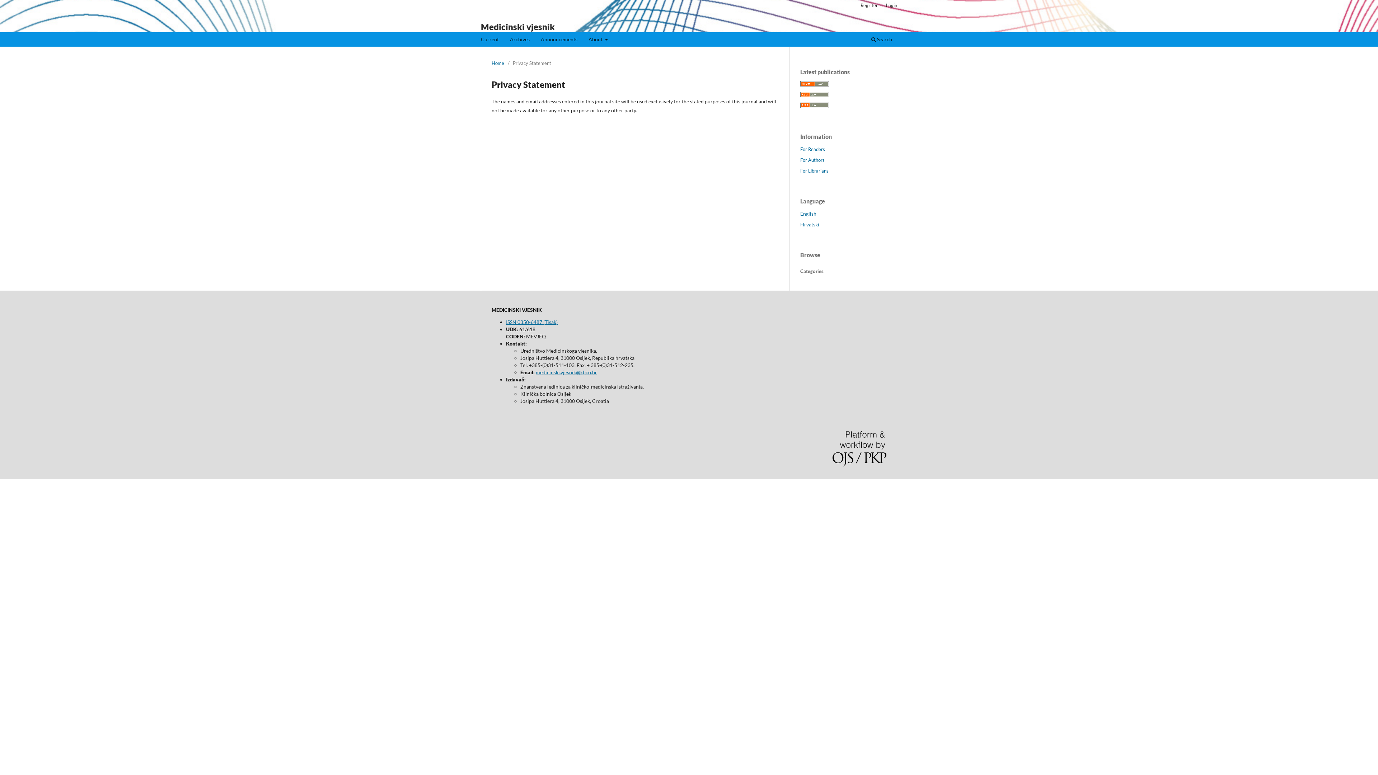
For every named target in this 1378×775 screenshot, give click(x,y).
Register (869, 5)
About (596, 39)
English (808, 214)
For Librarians (814, 171)
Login (891, 5)
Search (884, 39)
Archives (520, 39)
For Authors (812, 160)
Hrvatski (809, 224)
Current (490, 39)
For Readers (812, 149)
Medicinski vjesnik (518, 27)
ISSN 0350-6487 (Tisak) (532, 322)
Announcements (559, 39)
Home (498, 63)
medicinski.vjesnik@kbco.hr (566, 372)
